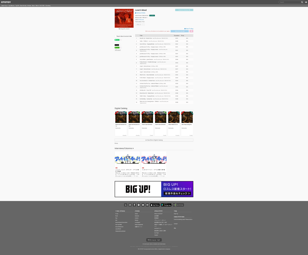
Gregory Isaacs (154, 47)
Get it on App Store (155, 205)
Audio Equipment (139, 224)
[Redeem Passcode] (306, 2)
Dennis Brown (147, 66)
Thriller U (146, 41)
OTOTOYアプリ (157, 228)
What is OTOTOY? (158, 213)
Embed (118, 50)
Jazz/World (118, 228)
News (33, 5)
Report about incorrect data (124, 36)
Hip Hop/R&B (118, 224)
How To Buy (189, 29)
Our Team (156, 232)
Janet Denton (150, 59)
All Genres (122, 211)
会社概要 (156, 215)
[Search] (302, 2)
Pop (116, 218)
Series (136, 213)
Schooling (47, 5)
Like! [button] (118, 47)
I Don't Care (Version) (147, 124)
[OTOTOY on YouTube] (143, 205)
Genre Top (4, 5)
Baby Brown (151, 93)
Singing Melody (150, 44)
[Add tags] (143, 24)
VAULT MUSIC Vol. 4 (173, 124)
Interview (137, 215)
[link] (184, 10)
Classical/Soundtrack (120, 231)
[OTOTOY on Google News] (147, 205)
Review (136, 220)
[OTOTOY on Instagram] (130, 205)
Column (136, 218)
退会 (175, 228)
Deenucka (118, 128)
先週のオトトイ (138, 226)
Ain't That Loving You (187, 124)
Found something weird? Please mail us (183, 219)
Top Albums (11, 5)
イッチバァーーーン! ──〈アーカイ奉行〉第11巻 (153, 169)
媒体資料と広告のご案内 (160, 230)
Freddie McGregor (152, 62)
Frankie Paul (149, 38)
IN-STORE (42, 5)
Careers (156, 235)
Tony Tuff (149, 90)
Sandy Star (149, 99)
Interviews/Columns (124, 148)
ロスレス (139, 24)
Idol (116, 220)
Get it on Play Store (166, 205)
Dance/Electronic (119, 226)
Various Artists (140, 13)
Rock (116, 215)
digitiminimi (162, 249)
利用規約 (156, 218)
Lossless (152, 15)
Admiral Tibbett (154, 83)
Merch (37, 5)
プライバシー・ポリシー (160, 220)
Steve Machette (150, 75)
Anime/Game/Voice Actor (121, 222)
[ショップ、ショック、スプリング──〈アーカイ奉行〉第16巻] (127, 159)
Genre (118, 211)
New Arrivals (23, 5)
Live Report (137, 222)
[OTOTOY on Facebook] (134, 205)
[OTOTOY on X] (125, 205)
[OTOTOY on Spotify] (138, 205)
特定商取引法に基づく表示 (160, 222)
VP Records (141, 19)
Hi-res (116, 213)
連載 (116, 168)
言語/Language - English (154, 240)
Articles (29, 5)
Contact (176, 223)
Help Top (176, 213)
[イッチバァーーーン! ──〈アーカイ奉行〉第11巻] (154, 159)
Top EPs (17, 5)
